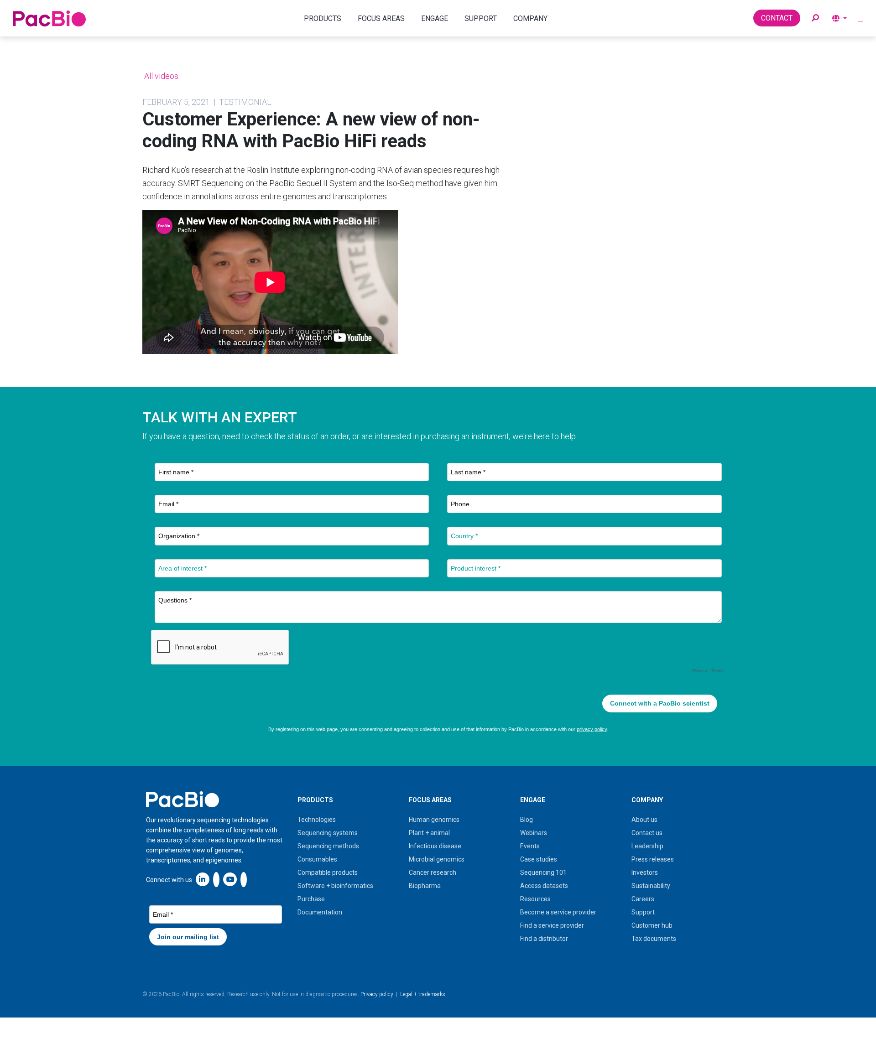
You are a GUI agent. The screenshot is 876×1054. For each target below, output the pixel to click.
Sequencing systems (327, 832)
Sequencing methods (328, 846)
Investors (644, 872)
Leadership (647, 846)
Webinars (533, 832)
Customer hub (652, 925)
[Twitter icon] (216, 879)
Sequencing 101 (543, 872)
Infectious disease (435, 846)
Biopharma (425, 885)
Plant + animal (429, 832)
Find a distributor (544, 938)
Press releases (652, 859)
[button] (815, 18)
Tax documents (653, 938)
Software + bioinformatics (335, 885)
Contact (777, 18)
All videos (160, 76)
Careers (642, 899)
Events (530, 846)
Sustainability (650, 885)
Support (643, 912)
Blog (526, 819)
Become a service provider (558, 912)
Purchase (311, 899)
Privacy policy (376, 994)
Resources (535, 899)
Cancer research (432, 872)
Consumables (317, 859)
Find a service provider (552, 925)
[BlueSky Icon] (243, 879)
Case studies (538, 859)
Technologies (316, 819)
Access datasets (544, 885)
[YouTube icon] (230, 879)
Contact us (646, 832)
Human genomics (434, 819)
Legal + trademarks (422, 994)
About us (644, 819)
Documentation (319, 912)
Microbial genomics (436, 859)
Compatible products (327, 872)
